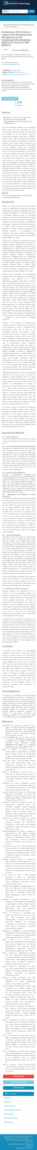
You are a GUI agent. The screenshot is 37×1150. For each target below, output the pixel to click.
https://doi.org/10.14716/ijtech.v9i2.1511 (18, 74)
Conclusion (10, 1114)
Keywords (4, 193)
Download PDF (18, 1076)
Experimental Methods (14, 1110)
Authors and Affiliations (20, 50)
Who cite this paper (18, 1082)
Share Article (18, 1087)
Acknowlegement (12, 1118)
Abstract (9, 1102)
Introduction (10, 1106)
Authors (6, 49)
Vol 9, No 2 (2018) (19, 72)
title (5, 11)
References (10, 1122)
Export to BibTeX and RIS (10, 98)
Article (8, 1098)
